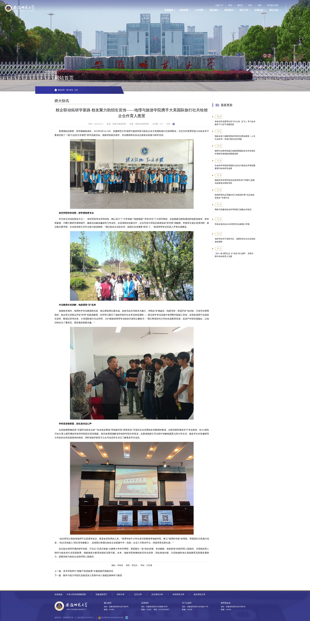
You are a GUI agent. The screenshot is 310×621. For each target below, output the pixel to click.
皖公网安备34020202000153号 (112, 617)
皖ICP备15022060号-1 (86, 617)
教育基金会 (226, 603)
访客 (259, 5)
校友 (250, 5)
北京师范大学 (157, 594)
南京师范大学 (199, 594)
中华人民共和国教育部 (76, 594)
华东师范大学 (178, 594)
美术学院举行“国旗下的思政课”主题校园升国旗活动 (88, 571)
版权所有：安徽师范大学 (63, 617)
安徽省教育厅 (101, 594)
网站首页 (61, 90)
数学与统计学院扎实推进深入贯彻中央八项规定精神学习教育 (92, 575)
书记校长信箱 (272, 5)
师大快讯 (69, 90)
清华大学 (120, 594)
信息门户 (219, 5)
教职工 (240, 5)
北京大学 (138, 594)
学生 (230, 5)
